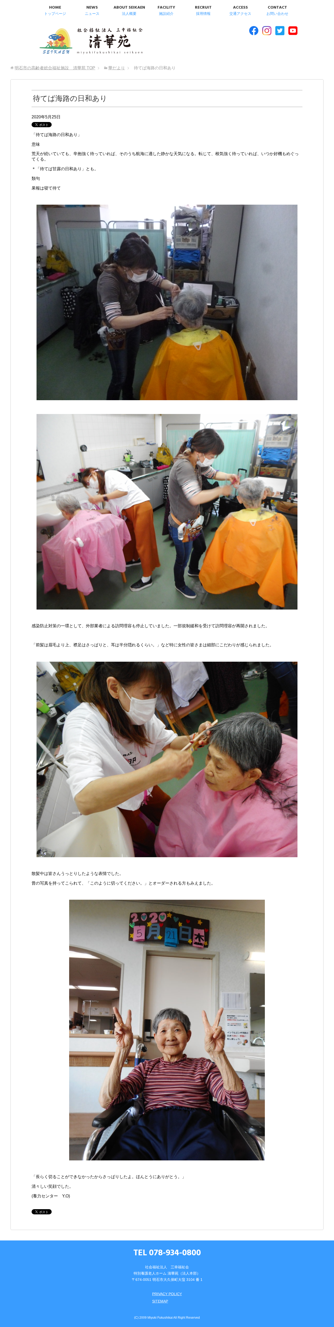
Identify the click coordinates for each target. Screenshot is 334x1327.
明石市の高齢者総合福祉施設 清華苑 (91, 41)
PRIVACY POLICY (167, 1294)
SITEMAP (160, 1301)
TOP (55, 68)
